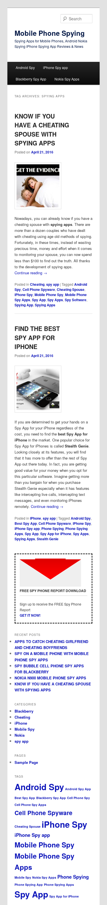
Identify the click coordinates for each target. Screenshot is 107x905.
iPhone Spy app (55, 67)
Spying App (24, 304)
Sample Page (26, 762)
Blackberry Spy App (31, 78)
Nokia (20, 735)
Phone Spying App (29, 884)
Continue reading (31, 272)
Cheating (37, 284)
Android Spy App (78, 789)
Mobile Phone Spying (50, 33)
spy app (52, 284)
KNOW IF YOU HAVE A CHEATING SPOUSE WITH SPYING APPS (42, 129)
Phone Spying (52, 528)
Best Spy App (26, 523)
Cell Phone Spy (78, 798)
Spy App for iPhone (55, 533)
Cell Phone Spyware (39, 289)
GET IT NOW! (30, 615)
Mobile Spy (25, 729)
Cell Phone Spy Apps (30, 805)
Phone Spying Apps (59, 884)
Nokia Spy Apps (66, 78)
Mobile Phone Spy (49, 294)
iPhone (35, 518)
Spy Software (75, 299)
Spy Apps (55, 299)
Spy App (39, 299)
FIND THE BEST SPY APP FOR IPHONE (37, 337)
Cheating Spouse (70, 289)
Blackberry (24, 711)
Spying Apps (45, 304)
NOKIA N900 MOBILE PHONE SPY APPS (50, 678)
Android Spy (25, 67)
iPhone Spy (24, 294)
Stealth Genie (47, 538)
